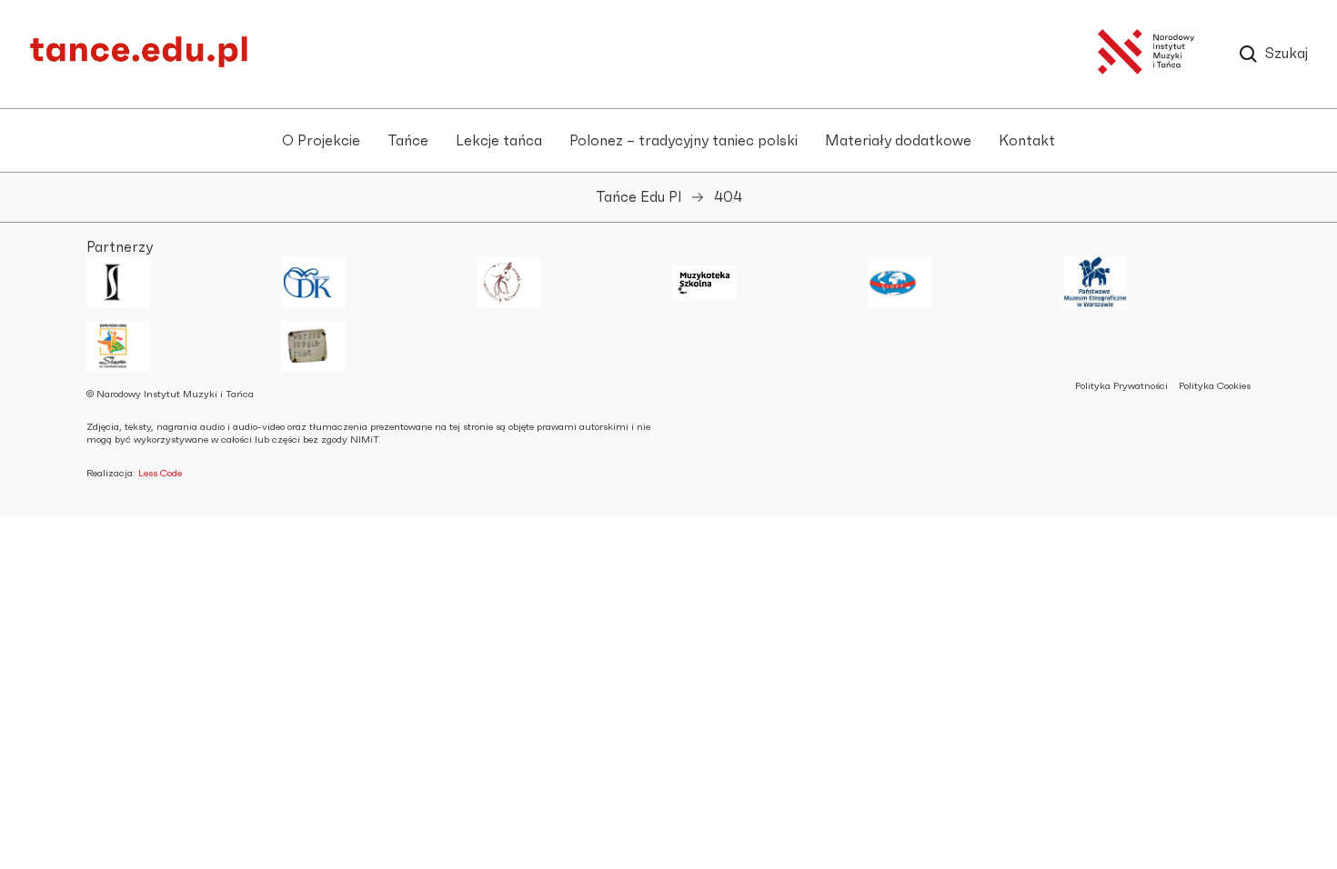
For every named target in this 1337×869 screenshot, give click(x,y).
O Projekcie (321, 141)
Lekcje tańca (499, 141)
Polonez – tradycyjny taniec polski (683, 141)
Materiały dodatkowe (898, 141)
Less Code (160, 473)
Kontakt (1027, 141)
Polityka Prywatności (1121, 386)
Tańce (407, 141)
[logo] (138, 63)
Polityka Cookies (1215, 386)
